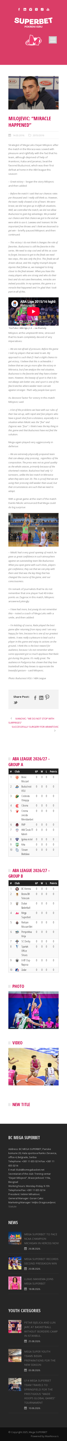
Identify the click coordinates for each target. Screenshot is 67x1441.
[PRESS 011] (33, 92)
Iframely (42, 328)
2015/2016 (38, 135)
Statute (12, 1206)
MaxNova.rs (52, 1436)
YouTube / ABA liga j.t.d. (20, 328)
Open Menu (53, 39)
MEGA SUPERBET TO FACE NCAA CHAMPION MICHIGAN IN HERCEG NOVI (41, 1238)
